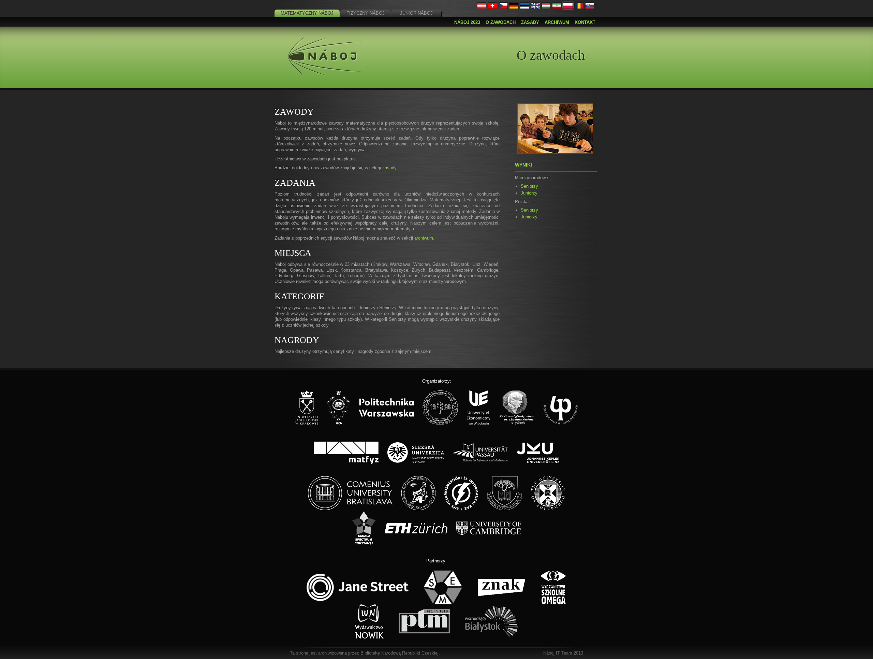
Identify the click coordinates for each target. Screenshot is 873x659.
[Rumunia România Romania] (579, 7)
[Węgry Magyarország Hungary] (546, 7)
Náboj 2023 (467, 22)
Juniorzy (529, 193)
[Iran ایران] (556, 7)
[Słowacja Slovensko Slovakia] (590, 7)
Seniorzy (529, 186)
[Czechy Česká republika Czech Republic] (503, 7)
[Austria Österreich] (481, 7)
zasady (389, 167)
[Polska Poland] (568, 7)
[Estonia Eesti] (524, 7)
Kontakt (585, 22)
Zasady (530, 22)
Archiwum (557, 22)
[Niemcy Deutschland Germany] (513, 7)
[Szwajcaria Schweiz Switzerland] (492, 7)
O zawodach (501, 22)
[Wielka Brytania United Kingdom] (535, 7)
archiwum (423, 238)
